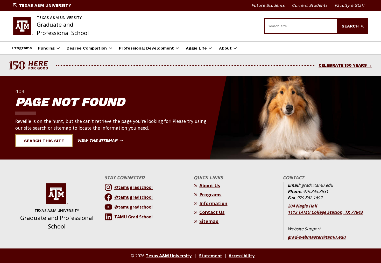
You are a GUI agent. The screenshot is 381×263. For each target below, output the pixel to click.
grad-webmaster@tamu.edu (317, 237)
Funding (46, 48)
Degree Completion (87, 48)
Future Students (268, 5)
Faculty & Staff (350, 5)
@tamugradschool (133, 187)
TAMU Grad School (133, 217)
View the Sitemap (98, 140)
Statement (210, 256)
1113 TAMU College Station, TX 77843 (325, 212)
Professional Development (146, 48)
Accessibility (242, 256)
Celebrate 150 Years (343, 65)
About (225, 48)
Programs (22, 47)
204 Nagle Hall (302, 206)
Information (213, 203)
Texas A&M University (45, 5)
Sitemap (208, 221)
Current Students (309, 5)
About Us (209, 185)
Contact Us (211, 212)
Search (351, 26)
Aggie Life (196, 48)
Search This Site (44, 140)
